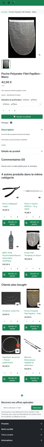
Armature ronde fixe (10, 311)
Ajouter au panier (22, 117)
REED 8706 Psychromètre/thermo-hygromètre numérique (12, 257)
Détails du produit (10, 151)
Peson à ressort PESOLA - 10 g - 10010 (31, 206)
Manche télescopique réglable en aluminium (29, 361)
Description (7, 129)
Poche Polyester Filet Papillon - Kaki (32, 312)
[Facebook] (22, 395)
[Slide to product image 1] (5, 64)
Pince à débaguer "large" (9, 205)
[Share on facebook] (11, 122)
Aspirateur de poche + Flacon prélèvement (11, 360)
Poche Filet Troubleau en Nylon (32, 254)
